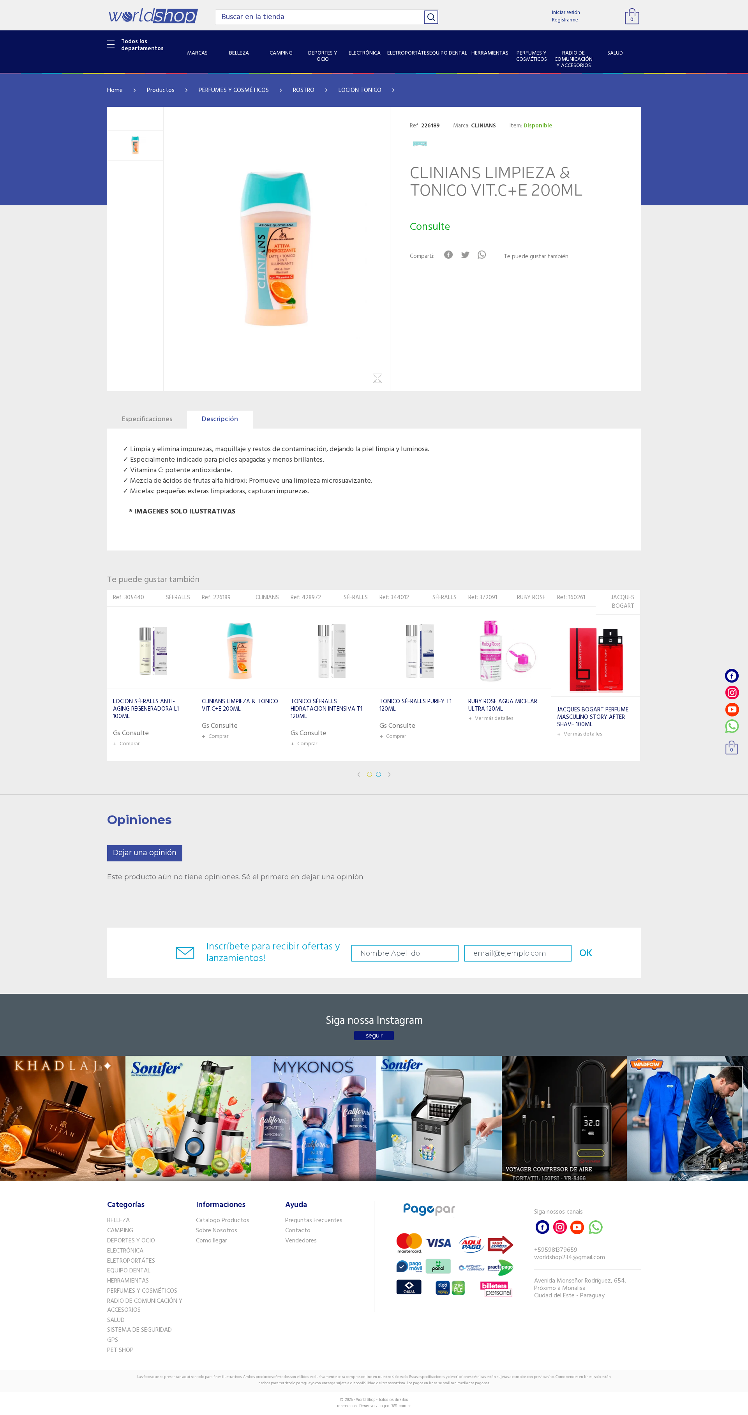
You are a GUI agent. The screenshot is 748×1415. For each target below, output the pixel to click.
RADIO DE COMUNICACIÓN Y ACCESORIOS (144, 1305)
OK (586, 954)
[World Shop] (153, 15)
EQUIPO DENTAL (128, 1271)
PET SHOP (120, 1350)
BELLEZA (118, 1221)
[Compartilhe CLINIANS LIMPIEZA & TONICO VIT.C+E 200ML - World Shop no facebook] (448, 254)
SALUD (116, 1320)
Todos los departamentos (142, 45)
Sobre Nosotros (216, 1231)
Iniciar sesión (566, 13)
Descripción (220, 419)
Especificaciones (147, 419)
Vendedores (301, 1241)
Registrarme (565, 20)
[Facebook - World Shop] (732, 676)
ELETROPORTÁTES (131, 1261)
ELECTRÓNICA (125, 1251)
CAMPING (120, 1231)
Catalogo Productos (222, 1221)
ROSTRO (303, 90)
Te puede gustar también (536, 257)
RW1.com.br (400, 1405)
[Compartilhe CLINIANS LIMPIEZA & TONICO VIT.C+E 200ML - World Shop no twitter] (465, 254)
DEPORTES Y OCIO (131, 1241)
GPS (112, 1340)
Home (115, 90)
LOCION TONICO (360, 90)
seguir (374, 1035)
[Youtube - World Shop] (732, 709)
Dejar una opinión (144, 853)
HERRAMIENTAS (128, 1281)
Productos (161, 90)
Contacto (297, 1231)
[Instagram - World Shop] (732, 692)
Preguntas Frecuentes (313, 1221)
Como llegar (211, 1241)
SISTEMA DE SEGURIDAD (139, 1330)
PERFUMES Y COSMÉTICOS (234, 90)
